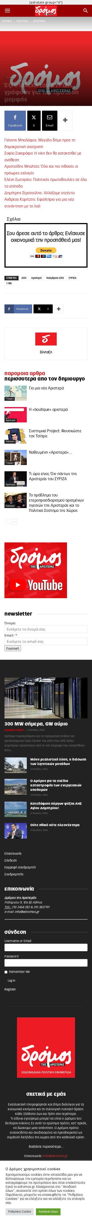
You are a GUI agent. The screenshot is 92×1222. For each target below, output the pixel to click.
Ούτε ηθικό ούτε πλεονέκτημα (55, 825)
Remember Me (19, 972)
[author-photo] (46, 345)
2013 (23, 278)
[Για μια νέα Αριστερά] (15, 393)
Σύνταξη (46, 352)
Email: (10, 635)
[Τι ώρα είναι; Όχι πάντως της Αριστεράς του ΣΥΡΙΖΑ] (15, 479)
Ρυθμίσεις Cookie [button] (19, 1211)
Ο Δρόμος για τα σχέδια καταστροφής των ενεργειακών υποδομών (56, 786)
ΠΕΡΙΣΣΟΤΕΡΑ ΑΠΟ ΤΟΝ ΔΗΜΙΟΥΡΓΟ (44, 378)
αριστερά (39, 21)
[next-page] (14, 522)
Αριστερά (36, 278)
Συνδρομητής (13, 874)
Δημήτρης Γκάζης (14, 730)
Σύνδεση (10, 860)
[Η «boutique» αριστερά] (15, 414)
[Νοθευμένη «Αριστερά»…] (15, 457)
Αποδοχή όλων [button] (48, 1211)
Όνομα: (10, 623)
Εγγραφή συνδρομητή (20, 867)
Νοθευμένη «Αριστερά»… (50, 452)
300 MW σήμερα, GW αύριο (36, 724)
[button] (7, 11)
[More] (66, 121)
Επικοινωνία (13, 853)
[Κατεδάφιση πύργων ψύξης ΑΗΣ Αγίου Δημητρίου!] (15, 809)
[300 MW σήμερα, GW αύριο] (46, 698)
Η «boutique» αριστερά (48, 409)
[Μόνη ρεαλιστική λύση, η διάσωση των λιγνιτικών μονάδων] (15, 765)
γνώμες (9, 399)
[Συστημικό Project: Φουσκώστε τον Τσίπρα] (15, 436)
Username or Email (17, 941)
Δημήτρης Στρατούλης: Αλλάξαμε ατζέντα (39, 193)
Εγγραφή (12, 648)
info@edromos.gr (27, 912)
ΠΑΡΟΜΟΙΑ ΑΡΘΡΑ (24, 373)
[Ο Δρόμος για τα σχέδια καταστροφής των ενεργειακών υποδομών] (15, 786)
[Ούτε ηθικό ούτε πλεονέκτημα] (15, 831)
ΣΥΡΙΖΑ (72, 278)
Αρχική (7, 21)
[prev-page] (7, 522)
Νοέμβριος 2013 (55, 278)
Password (11, 956)
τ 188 (9, 283)
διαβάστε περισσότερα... (46, 1146)
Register (10, 989)
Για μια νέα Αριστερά (46, 388)
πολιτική (23, 21)
